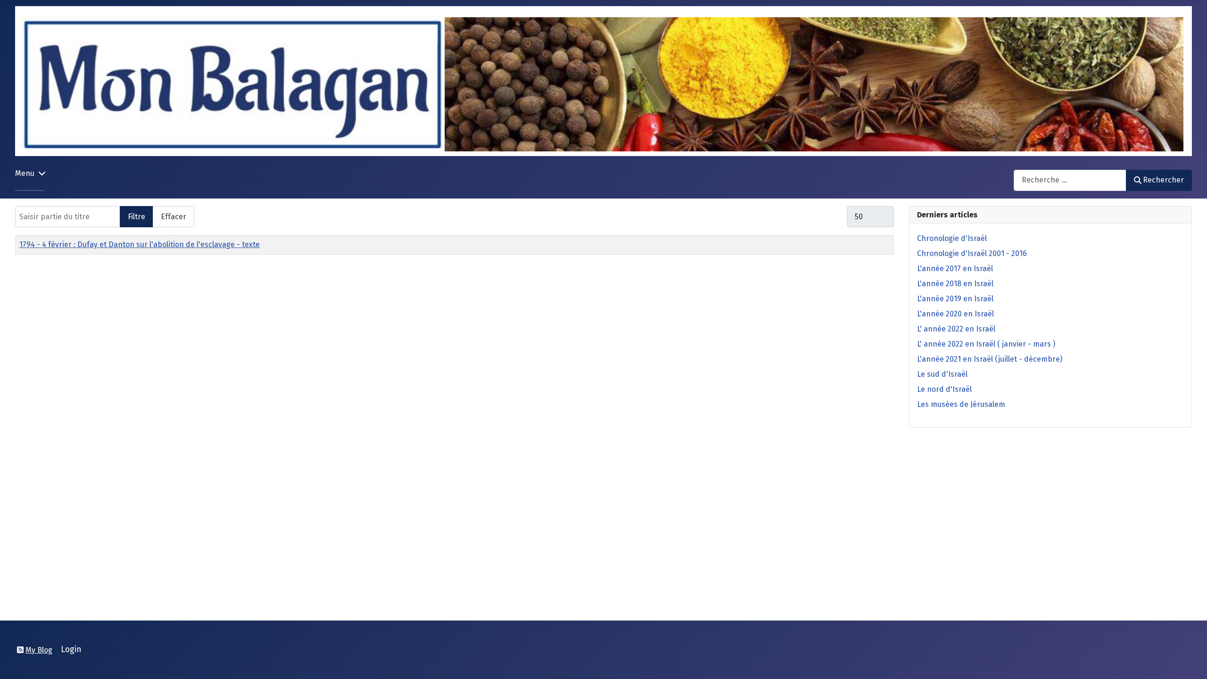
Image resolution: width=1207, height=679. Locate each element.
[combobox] (1070, 180)
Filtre (136, 216)
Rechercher (1163, 179)
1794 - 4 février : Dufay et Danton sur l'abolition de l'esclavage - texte (139, 244)
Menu (24, 173)
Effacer (173, 216)
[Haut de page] (1190, 661)
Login (71, 649)
